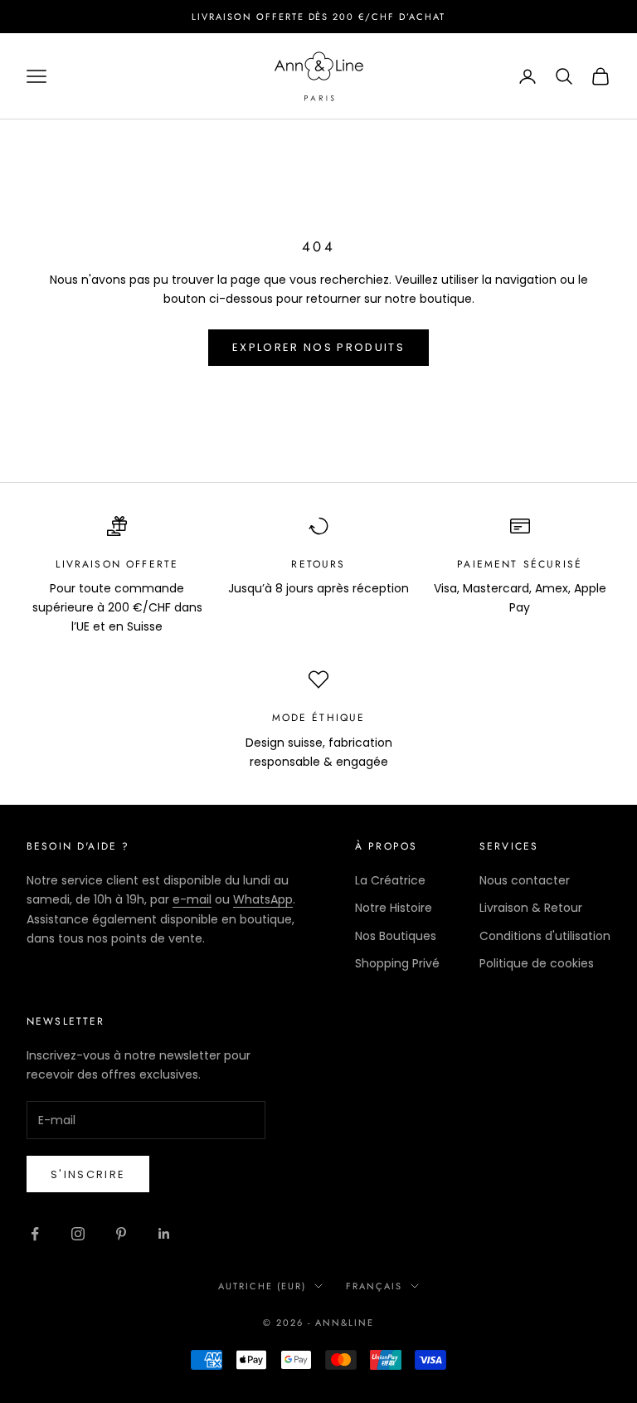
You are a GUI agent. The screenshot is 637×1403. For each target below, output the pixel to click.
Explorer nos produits (318, 347)
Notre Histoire (393, 907)
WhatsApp (263, 899)
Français (374, 1286)
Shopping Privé (397, 963)
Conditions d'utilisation (544, 936)
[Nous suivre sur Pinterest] (121, 1233)
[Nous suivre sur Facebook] (35, 1233)
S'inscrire (88, 1174)
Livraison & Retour (530, 907)
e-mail (192, 899)
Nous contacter (524, 880)
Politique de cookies (536, 963)
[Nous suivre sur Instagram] (78, 1233)
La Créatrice (390, 880)
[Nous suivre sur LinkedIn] (164, 1233)
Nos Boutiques (395, 936)
